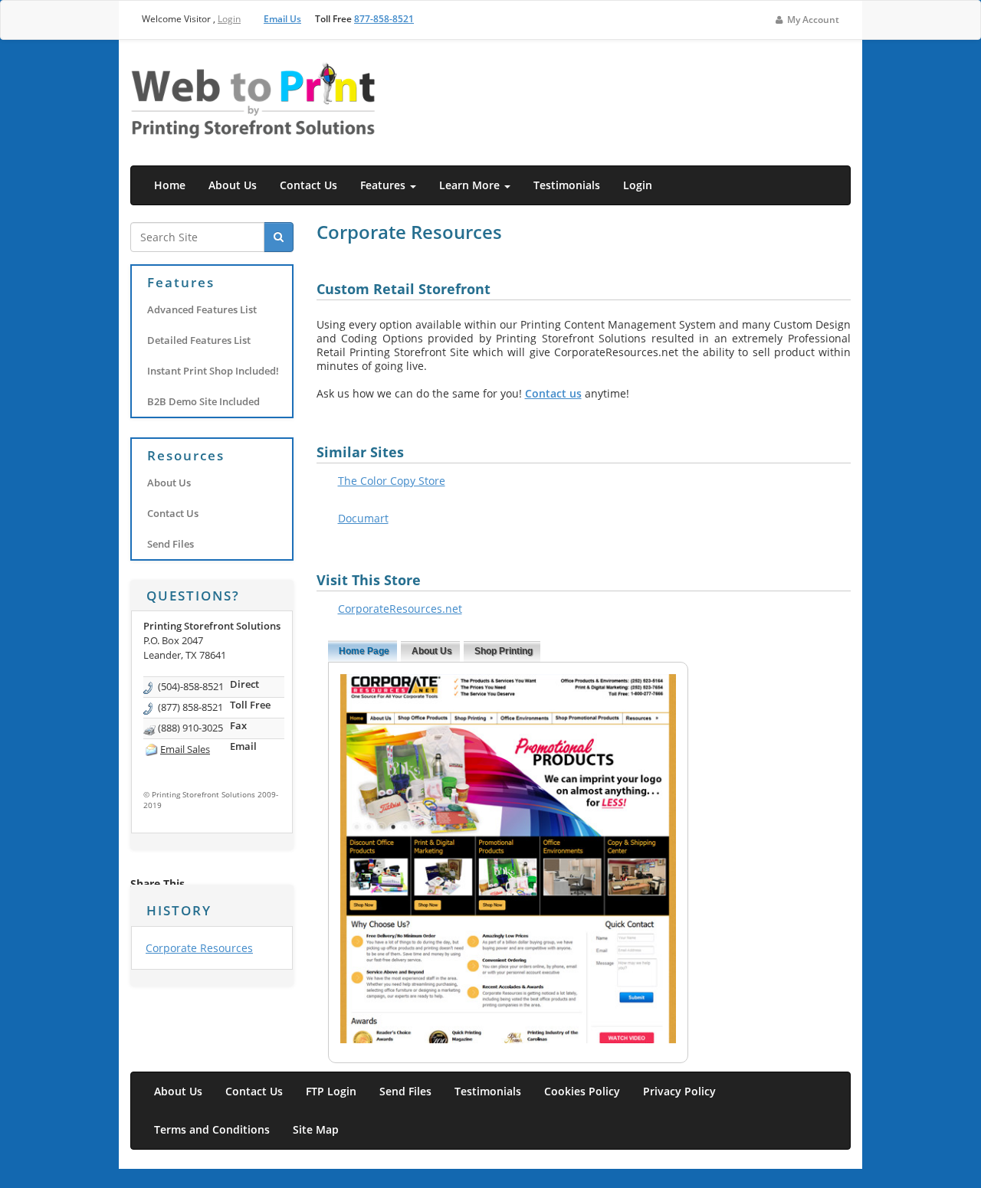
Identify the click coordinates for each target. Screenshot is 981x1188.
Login (229, 18)
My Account (812, 19)
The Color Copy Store (391, 480)
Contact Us (308, 185)
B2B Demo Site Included (203, 401)
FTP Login (331, 1091)
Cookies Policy (582, 1091)
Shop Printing (503, 651)
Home (169, 185)
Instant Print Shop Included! (213, 371)
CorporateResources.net (400, 608)
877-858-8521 (384, 18)
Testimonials (566, 185)
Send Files (170, 544)
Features (384, 185)
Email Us (282, 18)
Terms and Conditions (212, 1129)
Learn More (471, 185)
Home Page (364, 651)
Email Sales (185, 749)
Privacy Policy (679, 1091)
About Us (232, 185)
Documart (363, 518)
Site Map (316, 1129)
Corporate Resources (199, 948)
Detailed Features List (199, 340)
